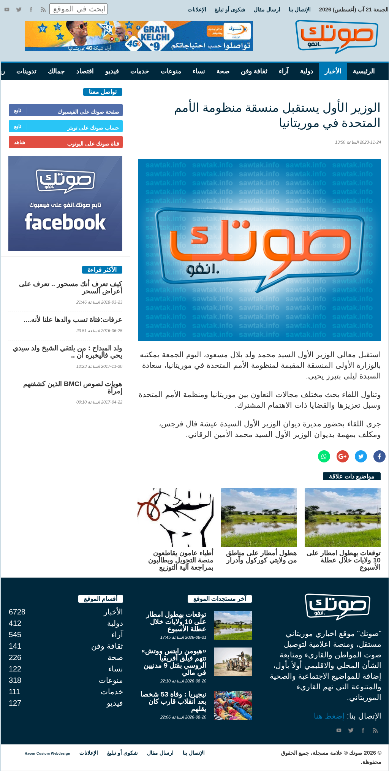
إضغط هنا (329, 716)
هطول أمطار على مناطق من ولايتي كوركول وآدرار (261, 556)
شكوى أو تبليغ (230, 9)
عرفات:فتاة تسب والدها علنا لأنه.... (73, 319)
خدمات (139, 71)
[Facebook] (31, 9)
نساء (199, 71)
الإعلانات (197, 9)
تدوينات (26, 71)
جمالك (56, 71)
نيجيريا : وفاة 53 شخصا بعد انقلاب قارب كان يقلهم (173, 701)
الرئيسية (364, 71)
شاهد (19, 142)
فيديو (112, 71)
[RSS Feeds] (43, 9)
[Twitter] (19, 9)
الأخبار (333, 71)
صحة (223, 71)
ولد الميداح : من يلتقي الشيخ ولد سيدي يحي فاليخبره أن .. (67, 351)
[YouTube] (7, 9)
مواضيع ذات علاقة (352, 476)
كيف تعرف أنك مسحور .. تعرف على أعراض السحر (70, 287)
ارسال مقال (267, 9)
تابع (17, 110)
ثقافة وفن (254, 71)
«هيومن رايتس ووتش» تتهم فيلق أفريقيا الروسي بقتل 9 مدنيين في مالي (173, 661)
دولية (306, 71)
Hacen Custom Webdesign (47, 753)
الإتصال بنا (300, 9)
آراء (284, 71)
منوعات (171, 71)
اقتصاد (85, 71)
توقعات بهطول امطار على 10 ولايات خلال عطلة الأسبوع (344, 560)
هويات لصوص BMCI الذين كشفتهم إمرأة (72, 387)
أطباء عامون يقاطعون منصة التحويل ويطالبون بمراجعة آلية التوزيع (180, 560)
